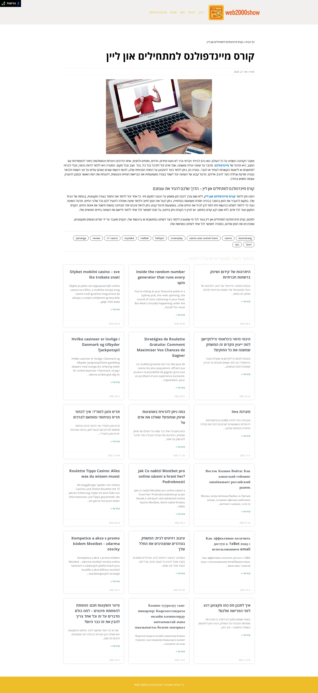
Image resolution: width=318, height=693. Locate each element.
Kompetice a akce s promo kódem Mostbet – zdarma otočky (95, 543)
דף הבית (249, 42)
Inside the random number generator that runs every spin (160, 277)
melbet (145, 238)
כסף (182, 12)
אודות (173, 12)
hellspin (159, 238)
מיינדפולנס (222, 165)
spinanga (81, 238)
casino (228, 238)
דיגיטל (191, 12)
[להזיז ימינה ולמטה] (4, 4)
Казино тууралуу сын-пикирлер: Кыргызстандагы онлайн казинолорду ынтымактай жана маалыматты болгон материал (160, 616)
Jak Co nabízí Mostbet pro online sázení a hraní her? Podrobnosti (161, 476)
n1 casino (112, 238)
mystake (129, 238)
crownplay (177, 238)
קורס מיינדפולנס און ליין (220, 196)
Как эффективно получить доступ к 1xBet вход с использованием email (228, 543)
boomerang (245, 238)
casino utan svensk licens (203, 238)
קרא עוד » (245, 301)
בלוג (201, 12)
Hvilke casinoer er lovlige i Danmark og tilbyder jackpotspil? (96, 344)
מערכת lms (241, 411)
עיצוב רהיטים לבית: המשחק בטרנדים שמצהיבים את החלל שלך (162, 543)
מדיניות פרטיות (158, 12)
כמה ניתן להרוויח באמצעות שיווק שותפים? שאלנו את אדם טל (161, 417)
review (96, 238)
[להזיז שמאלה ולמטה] (2, 4)
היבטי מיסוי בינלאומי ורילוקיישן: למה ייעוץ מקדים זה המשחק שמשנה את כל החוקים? (225, 344)
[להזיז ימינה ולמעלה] (4, 2)
